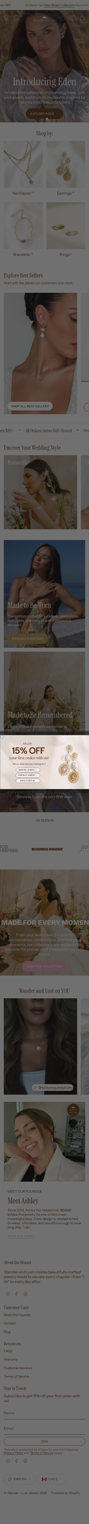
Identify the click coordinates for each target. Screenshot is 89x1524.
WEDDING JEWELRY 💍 (27, 770)
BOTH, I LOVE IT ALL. (27, 780)
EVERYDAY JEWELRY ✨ (27, 775)
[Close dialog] (2, 737)
